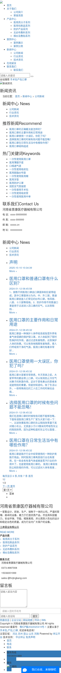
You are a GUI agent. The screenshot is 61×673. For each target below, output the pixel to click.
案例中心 (11, 39)
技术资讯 (18, 59)
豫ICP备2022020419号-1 (33, 626)
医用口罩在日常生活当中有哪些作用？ (29, 142)
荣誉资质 (18, 15)
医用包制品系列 (22, 25)
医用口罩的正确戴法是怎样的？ (26, 129)
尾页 (12, 486)
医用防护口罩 (16, 182)
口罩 (24, 79)
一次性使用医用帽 (18, 176)
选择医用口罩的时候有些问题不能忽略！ (30, 139)
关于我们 (11, 8)
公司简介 (18, 12)
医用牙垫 (14, 179)
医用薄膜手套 (16, 162)
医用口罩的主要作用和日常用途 (26, 132)
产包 (19, 79)
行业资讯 (18, 56)
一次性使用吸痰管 (18, 193)
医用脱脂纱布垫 (17, 172)
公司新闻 (18, 52)
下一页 (6, 486)
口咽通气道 (15, 165)
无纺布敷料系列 (22, 32)
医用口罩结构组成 (18, 146)
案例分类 (18, 46)
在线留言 (11, 63)
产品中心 (11, 18)
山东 (31, 633)
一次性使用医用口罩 (20, 159)
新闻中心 (11, 49)
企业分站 (16, 620)
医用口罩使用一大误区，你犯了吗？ (28, 135)
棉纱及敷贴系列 (22, 35)
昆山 (25, 633)
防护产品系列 (21, 29)
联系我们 (11, 66)
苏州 (20, 633)
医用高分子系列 (22, 22)
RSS (37, 620)
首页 (9, 5)
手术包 (13, 79)
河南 (36, 633)
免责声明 (30, 637)
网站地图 (28, 620)
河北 (15, 633)
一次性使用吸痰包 (18, 169)
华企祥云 (20, 637)
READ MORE (7, 532)
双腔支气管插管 (17, 186)
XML (43, 620)
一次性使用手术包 (18, 189)
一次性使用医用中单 (20, 196)
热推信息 (4, 620)
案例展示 (18, 42)
